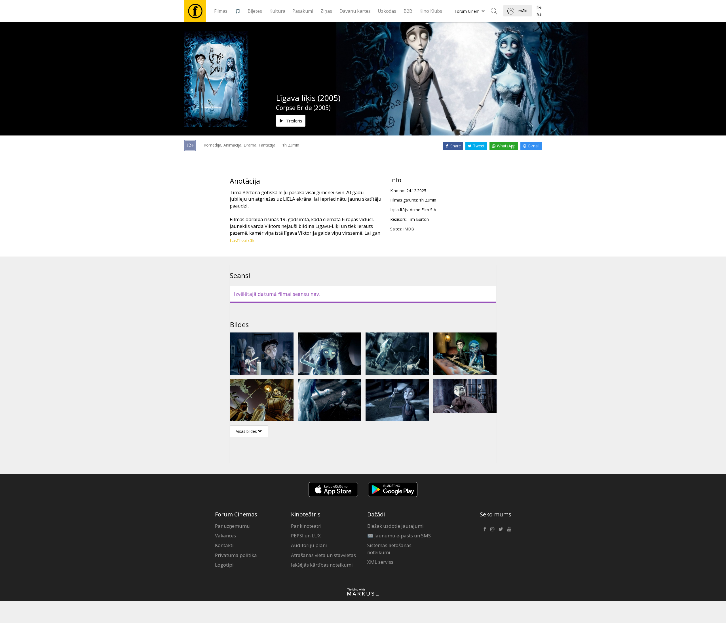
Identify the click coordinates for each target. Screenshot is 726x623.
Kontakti (224, 545)
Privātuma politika (236, 555)
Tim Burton (418, 219)
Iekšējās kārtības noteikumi (322, 564)
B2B (408, 11)
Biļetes (255, 11)
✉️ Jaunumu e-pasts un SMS (399, 535)
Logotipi (224, 564)
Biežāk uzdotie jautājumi (395, 526)
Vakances (225, 535)
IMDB (408, 229)
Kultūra (277, 11)
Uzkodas (387, 11)
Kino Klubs (430, 11)
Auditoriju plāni (309, 545)
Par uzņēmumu (232, 526)
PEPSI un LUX (306, 535)
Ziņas (326, 11)
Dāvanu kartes (355, 11)
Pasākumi (302, 11)
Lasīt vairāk (242, 240)
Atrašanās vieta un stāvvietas (323, 555)
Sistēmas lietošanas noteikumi (389, 548)
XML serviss (380, 562)
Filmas (220, 11)
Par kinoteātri (306, 526)
